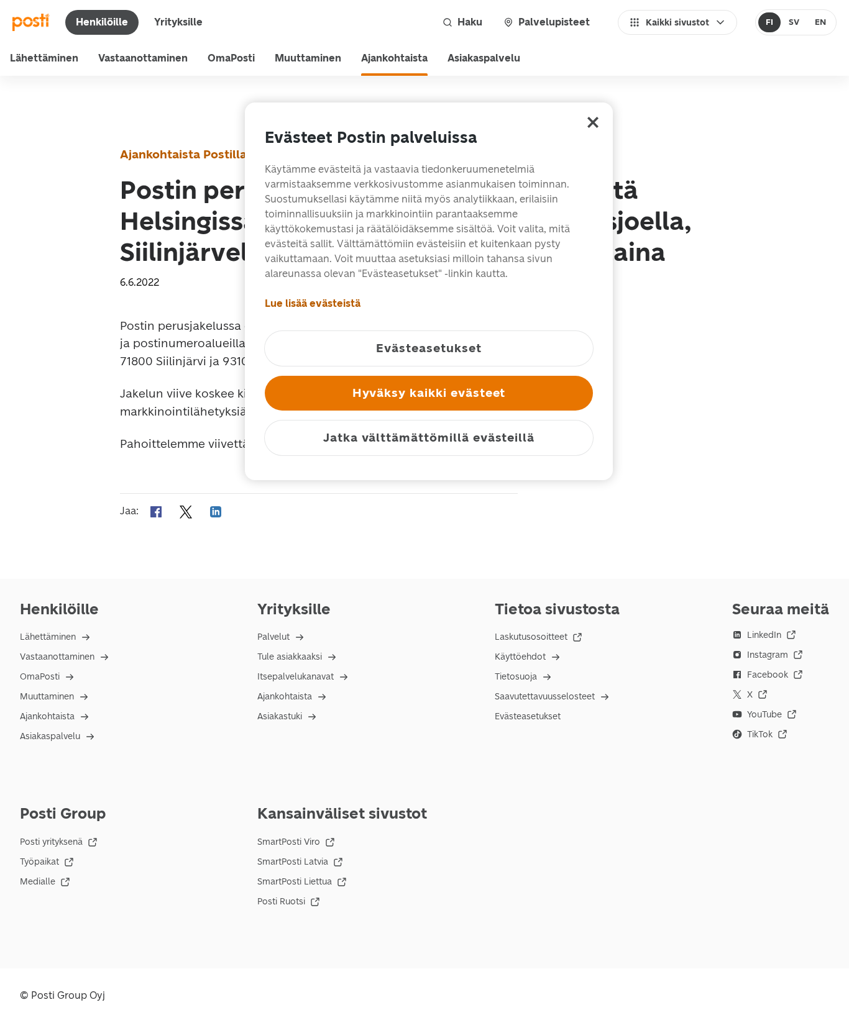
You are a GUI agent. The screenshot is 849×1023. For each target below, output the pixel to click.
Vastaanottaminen (143, 58)
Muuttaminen (308, 58)
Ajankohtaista (394, 58)
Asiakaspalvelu (483, 58)
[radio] (769, 22)
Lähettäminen (44, 58)
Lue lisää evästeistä (312, 303)
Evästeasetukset (528, 716)
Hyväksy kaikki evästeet (429, 393)
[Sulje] (593, 122)
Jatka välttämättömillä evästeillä (429, 437)
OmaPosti (231, 58)
